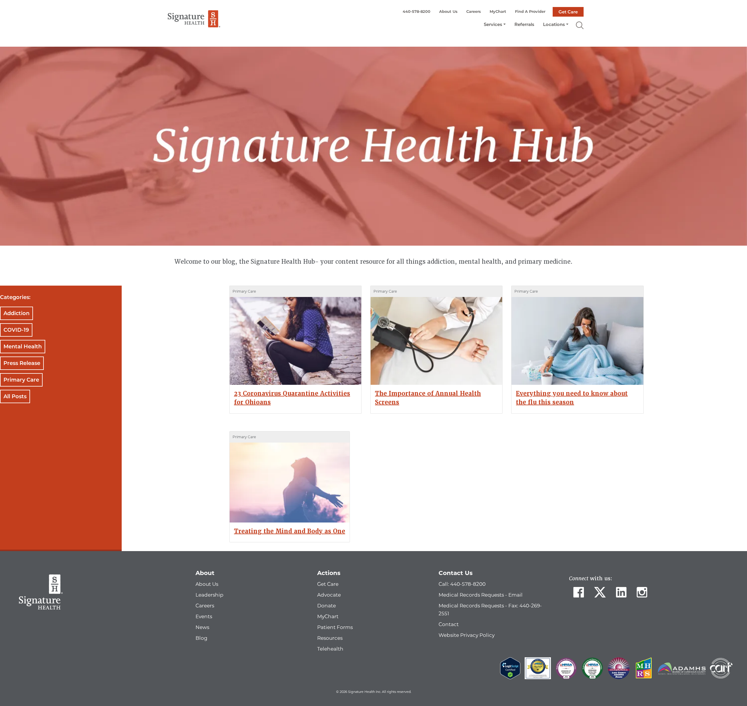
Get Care (568, 12)
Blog (201, 638)
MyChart (498, 11)
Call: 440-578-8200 (462, 584)
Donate (326, 606)
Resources (330, 638)
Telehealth (330, 649)
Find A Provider (530, 11)
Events (204, 616)
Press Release (22, 363)
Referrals (524, 24)
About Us (448, 11)
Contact (449, 624)
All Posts (15, 396)
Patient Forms (335, 627)
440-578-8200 (416, 11)
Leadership (210, 595)
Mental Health (23, 346)
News (202, 627)
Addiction (16, 313)
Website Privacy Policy (467, 635)
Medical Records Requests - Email (481, 595)
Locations (554, 24)
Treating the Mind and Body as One (289, 531)
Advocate (329, 595)
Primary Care (21, 380)
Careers (473, 11)
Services (493, 24)
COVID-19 (16, 330)
